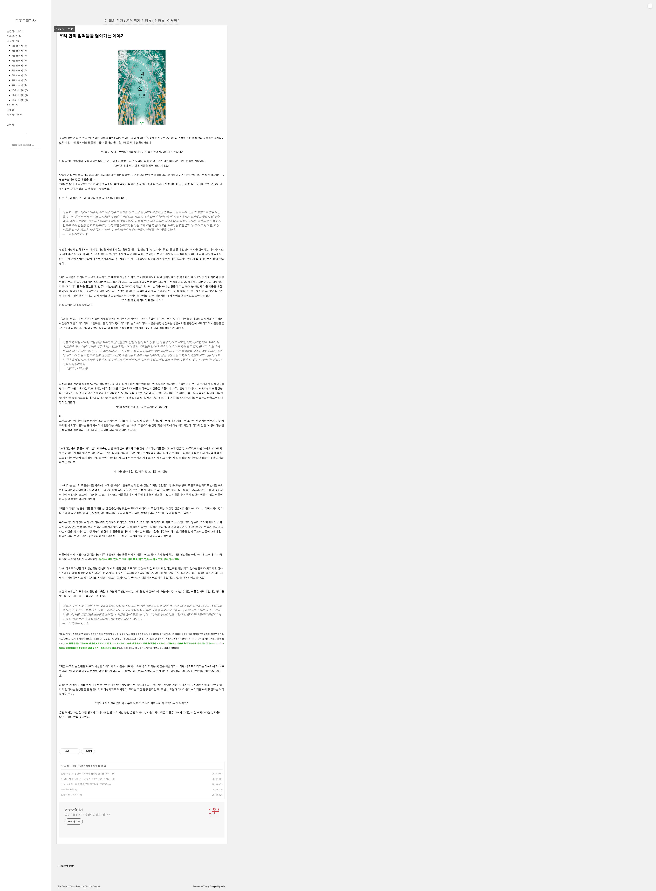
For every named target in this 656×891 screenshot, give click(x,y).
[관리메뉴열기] (650, 6)
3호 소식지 (19, 55)
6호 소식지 (19, 70)
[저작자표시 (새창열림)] (96, 751)
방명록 (10, 124)
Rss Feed (62, 886)
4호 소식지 (19, 60)
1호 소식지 (19, 45)
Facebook (80, 886)
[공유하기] (72, 751)
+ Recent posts (66, 865)
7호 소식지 (19, 75)
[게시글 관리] (76, 751)
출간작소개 (15, 31)
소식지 (13, 41)
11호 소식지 (19, 95)
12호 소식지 (19, 100)
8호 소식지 (19, 80)
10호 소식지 (19, 90)
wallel (223, 886)
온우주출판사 (25, 20)
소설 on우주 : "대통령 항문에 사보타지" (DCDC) (84, 784)
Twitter (72, 886)
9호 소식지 (19, 85)
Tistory (206, 886)
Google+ (96, 886)
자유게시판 (14, 114)
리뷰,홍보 (14, 36)
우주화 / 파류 (67, 789)
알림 (11, 110)
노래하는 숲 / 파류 (70, 794)
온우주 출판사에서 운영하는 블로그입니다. (87, 814)
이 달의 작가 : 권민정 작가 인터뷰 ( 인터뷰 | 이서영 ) (86, 779)
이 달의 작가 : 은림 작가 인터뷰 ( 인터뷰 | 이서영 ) (141, 20)
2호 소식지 (19, 50)
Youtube (88, 886)
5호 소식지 (19, 65)
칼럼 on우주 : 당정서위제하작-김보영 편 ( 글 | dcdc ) (86, 773)
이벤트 (12, 105)
